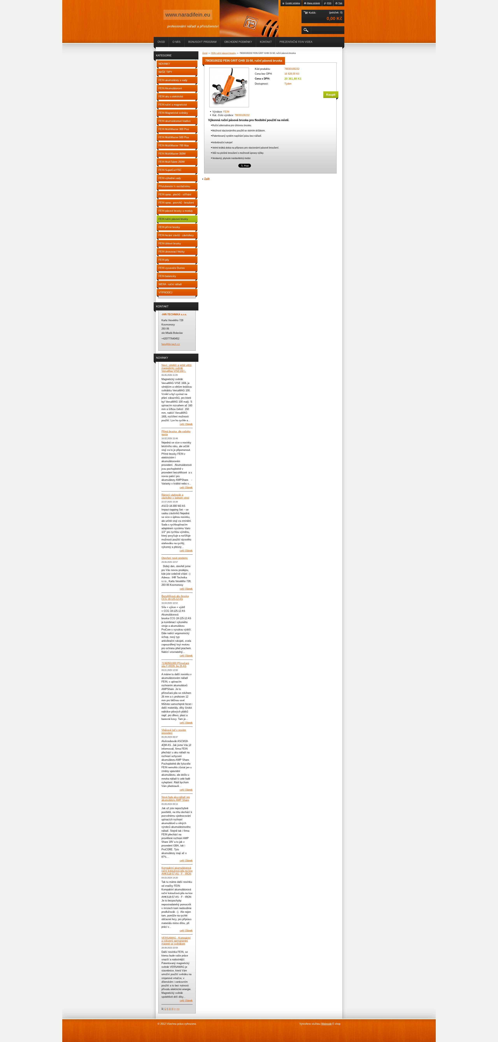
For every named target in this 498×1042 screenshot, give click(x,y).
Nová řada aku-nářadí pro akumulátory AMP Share (175, 799)
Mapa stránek (313, 3)
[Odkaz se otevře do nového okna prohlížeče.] (229, 107)
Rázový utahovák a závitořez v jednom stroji (175, 496)
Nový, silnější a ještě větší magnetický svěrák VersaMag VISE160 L (176, 368)
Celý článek (186, 424)
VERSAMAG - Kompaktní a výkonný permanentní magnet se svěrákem (176, 940)
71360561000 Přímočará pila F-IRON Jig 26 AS (175, 665)
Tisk (340, 3)
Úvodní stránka (292, 3)
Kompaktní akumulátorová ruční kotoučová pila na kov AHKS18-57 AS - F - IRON (177, 870)
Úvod (204, 53)
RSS (329, 3)
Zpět (207, 178)
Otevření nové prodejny (174, 558)
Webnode (326, 1023)
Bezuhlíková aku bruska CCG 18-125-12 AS (175, 598)
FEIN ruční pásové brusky (223, 53)
